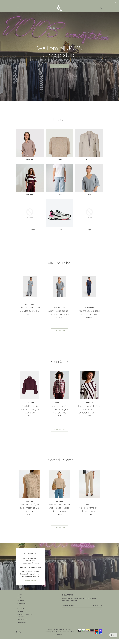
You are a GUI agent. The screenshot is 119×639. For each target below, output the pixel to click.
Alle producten (59, 66)
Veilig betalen (22, 619)
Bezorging (20, 600)
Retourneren (21, 603)
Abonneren (96, 605)
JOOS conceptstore (65, 629)
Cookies (19, 606)
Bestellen (20, 617)
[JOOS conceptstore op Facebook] (17, 632)
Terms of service (22, 622)
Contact (20, 597)
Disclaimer (20, 608)
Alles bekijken (59, 330)
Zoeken (19, 595)
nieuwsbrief (67, 595)
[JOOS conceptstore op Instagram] (20, 632)
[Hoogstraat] (59, 566)
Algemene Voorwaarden (25, 614)
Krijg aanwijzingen (30, 580)
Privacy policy (22, 611)
